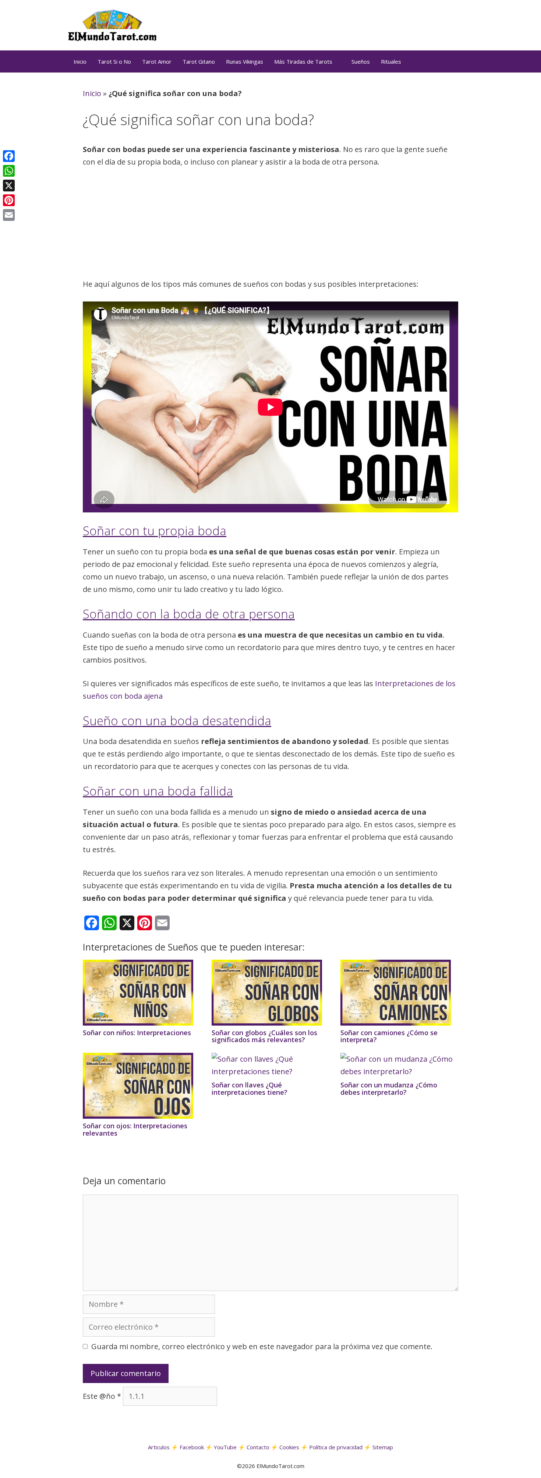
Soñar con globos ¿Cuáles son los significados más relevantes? (264, 1036)
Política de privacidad (336, 1447)
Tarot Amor (157, 61)
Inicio (80, 61)
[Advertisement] (270, 225)
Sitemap (382, 1447)
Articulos (159, 1447)
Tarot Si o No (114, 61)
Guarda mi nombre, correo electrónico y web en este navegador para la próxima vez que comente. (261, 1346)
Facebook (192, 1447)
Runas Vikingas (244, 61)
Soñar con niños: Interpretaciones (137, 1032)
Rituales (391, 61)
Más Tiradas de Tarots (303, 61)
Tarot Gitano (199, 61)
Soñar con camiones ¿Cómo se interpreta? (389, 1036)
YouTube (225, 1447)
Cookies (289, 1447)
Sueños (360, 61)
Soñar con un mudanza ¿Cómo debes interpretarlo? (388, 1088)
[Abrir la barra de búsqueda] (464, 61)
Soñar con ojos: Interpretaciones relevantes (135, 1129)
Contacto (258, 1447)
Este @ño (102, 1396)
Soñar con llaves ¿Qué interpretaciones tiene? (249, 1088)
